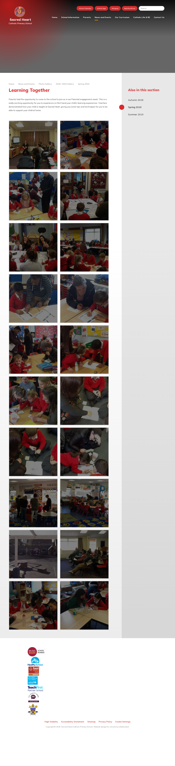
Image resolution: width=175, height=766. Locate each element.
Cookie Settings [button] (122, 721)
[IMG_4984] (33, 401)
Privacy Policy (105, 721)
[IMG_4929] (84, 605)
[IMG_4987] (84, 401)
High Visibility (51, 721)
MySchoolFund (129, 8)
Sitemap (91, 721)
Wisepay (115, 8)
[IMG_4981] (33, 349)
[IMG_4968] (84, 196)
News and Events (26, 84)
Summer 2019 (135, 114)
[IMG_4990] (84, 452)
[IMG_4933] (33, 298)
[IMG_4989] (33, 452)
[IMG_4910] (33, 503)
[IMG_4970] (33, 196)
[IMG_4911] (84, 503)
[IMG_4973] (84, 145)
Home (11, 84)
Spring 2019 (83, 84)
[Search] (161, 8)
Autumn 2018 (135, 99)
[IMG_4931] (84, 298)
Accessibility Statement (72, 721)
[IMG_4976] (33, 145)
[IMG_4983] (84, 349)
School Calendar (85, 8)
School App (101, 8)
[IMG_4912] (33, 554)
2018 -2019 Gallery (65, 84)
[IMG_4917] (84, 554)
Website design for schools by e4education (111, 727)
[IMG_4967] (33, 247)
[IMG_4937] (84, 247)
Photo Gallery (45, 84)
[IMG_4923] (33, 605)
